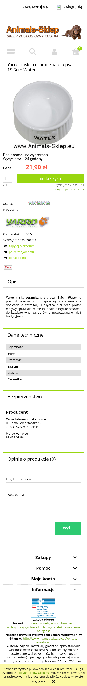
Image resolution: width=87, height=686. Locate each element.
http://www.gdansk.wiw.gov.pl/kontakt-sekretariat (50, 640)
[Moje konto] (54, 51)
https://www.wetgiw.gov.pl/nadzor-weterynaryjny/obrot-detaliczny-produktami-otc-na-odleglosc (43, 627)
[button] (11, 51)
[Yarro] (26, 222)
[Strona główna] (43, 30)
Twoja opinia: (15, 495)
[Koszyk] (76, 51)
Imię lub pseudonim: (20, 479)
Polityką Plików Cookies (33, 673)
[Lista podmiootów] (43, 607)
